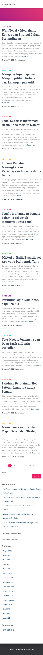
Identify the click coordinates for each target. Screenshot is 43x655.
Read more (26, 56)
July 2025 (6, 609)
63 (24, 465)
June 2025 (7, 614)
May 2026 (6, 564)
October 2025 (8, 596)
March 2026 (7, 573)
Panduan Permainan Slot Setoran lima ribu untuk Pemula (19, 387)
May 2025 (6, 618)
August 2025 (7, 604)
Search (4, 472)
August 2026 (7, 551)
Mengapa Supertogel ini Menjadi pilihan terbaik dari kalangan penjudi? (18, 78)
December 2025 (9, 587)
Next (31, 465)
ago (20, 60)
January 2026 (8, 582)
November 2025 (9, 591)
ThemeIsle (30, 649)
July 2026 (6, 555)
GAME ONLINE (6, 26)
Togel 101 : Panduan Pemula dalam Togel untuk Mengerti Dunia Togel (21, 218)
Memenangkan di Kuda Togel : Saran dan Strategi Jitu (19, 431)
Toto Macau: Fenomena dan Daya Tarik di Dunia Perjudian (21, 344)
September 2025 (9, 600)
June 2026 (7, 560)
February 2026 (8, 578)
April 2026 (6, 569)
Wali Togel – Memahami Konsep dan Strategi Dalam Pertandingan (21, 34)
